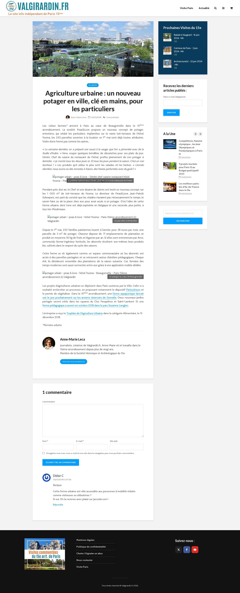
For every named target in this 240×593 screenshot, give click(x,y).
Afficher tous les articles (74, 362)
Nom (45, 441)
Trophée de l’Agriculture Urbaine (84, 313)
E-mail (80, 441)
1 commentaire (112, 117)
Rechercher (182, 221)
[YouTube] (195, 549)
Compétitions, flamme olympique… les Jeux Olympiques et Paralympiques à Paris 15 (190, 147)
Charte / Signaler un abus (89, 553)
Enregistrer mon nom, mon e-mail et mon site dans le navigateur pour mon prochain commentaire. (90, 453)
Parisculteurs (133, 289)
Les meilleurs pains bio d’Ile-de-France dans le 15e (189, 187)
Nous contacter (84, 560)
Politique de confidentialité (91, 546)
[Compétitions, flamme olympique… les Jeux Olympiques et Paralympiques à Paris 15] (169, 144)
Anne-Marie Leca (78, 117)
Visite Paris (82, 566)
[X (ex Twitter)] (178, 549)
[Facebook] (186, 549)
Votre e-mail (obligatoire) (174, 97)
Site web (113, 441)
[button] (233, 4)
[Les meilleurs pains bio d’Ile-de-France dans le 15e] (169, 186)
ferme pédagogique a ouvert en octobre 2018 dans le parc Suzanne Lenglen (85, 305)
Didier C (58, 475)
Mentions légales (85, 540)
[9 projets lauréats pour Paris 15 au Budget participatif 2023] (169, 165)
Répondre (58, 504)
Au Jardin (93, 85)
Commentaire (48, 402)
